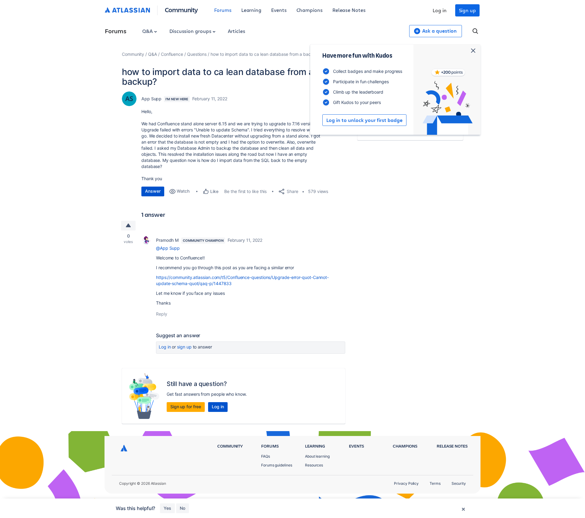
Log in (440, 10)
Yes (167, 508)
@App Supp (168, 248)
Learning (251, 10)
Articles (236, 31)
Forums (223, 10)
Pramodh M (167, 240)
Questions (197, 54)
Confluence (172, 54)
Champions (309, 10)
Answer (153, 191)
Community (181, 9)
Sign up (467, 10)
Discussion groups (191, 31)
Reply (161, 313)
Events (279, 10)
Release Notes (349, 10)
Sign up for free (185, 406)
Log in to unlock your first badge (364, 120)
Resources (314, 465)
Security (459, 483)
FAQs (265, 456)
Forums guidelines (276, 465)
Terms (435, 483)
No (182, 508)
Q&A (148, 31)
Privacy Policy (406, 483)
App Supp (151, 98)
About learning (317, 456)
